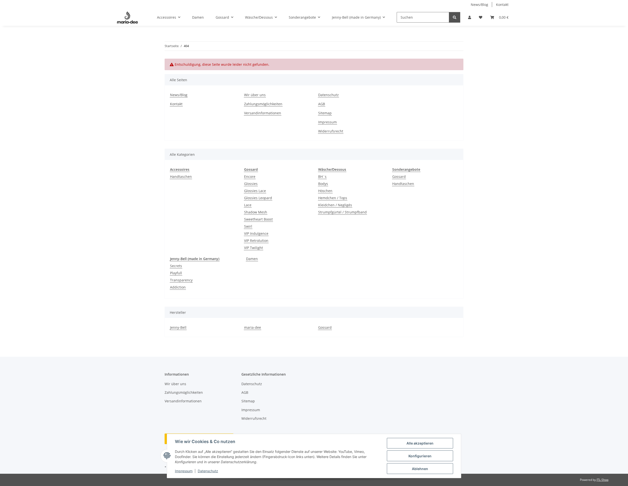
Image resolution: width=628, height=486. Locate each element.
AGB (321, 104)
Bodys (323, 183)
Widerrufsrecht (330, 131)
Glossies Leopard (258, 198)
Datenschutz (208, 471)
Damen (252, 258)
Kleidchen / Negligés (335, 205)
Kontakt (502, 4)
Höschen (325, 190)
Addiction (178, 287)
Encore (249, 176)
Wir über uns (255, 94)
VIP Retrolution (256, 240)
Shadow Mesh (255, 212)
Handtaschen (181, 176)
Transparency (181, 280)
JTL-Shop (602, 480)
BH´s (322, 176)
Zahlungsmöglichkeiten (263, 104)
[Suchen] (454, 17)
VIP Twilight (253, 247)
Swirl (248, 226)
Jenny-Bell (178, 327)
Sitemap (325, 113)
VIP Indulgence (256, 233)
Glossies (251, 183)
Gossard (399, 176)
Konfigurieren (420, 456)
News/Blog (479, 4)
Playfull (176, 273)
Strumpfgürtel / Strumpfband (342, 212)
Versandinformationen (262, 113)
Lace (247, 205)
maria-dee (252, 327)
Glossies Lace (255, 190)
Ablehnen (420, 469)
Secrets (176, 265)
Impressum (184, 471)
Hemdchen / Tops (332, 198)
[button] (469, 17)
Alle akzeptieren (419, 443)
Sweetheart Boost (258, 219)
